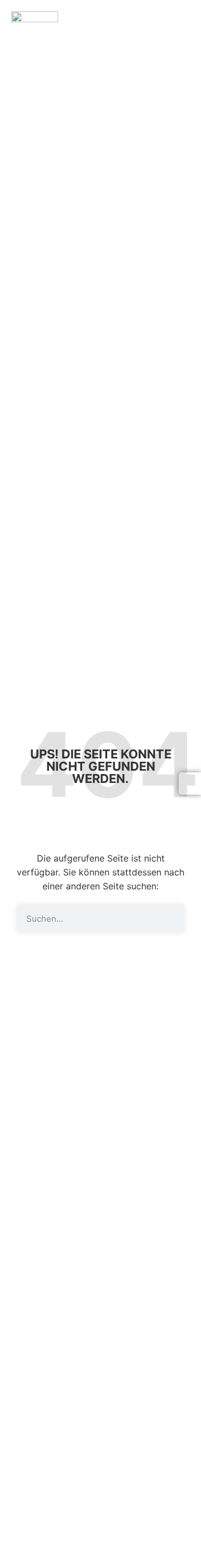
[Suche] (170, 918)
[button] (186, 21)
